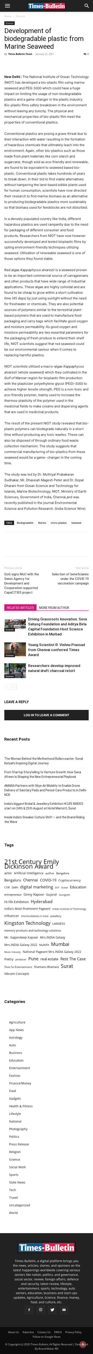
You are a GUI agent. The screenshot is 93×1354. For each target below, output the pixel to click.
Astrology (15, 1037)
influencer (11, 916)
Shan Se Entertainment (18, 967)
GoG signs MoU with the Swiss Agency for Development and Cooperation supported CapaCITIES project (21, 583)
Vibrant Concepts (16, 974)
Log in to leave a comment (46, 715)
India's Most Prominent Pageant (27, 909)
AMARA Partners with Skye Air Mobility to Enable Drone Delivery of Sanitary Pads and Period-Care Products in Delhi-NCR (45, 790)
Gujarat (51, 894)
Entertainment (19, 1068)
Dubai (64, 887)
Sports (13, 1175)
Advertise (28, 1332)
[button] (7, 6)
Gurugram (64, 894)
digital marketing (36, 887)
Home (8, 16)
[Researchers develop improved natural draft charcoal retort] (15, 670)
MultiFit (44, 945)
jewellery (55, 916)
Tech (12, 1190)
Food (12, 1091)
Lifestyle (15, 1114)
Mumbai (60, 944)
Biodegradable (25, 522)
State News (17, 1182)
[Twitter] (18, 63)
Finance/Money (20, 1083)
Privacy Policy (73, 1332)
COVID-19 (48, 880)
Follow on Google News (47, 1337)
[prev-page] (7, 687)
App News (16, 1030)
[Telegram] (48, 63)
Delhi (15, 887)
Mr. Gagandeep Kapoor (21, 937)
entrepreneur (13, 894)
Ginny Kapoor (34, 894)
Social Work (17, 1167)
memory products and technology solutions (32, 930)
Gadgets (15, 1098)
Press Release (19, 1144)
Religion (15, 1152)
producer (20, 959)
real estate (49, 959)
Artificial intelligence (28, 873)
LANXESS (58, 924)
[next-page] (14, 687)
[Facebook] (8, 63)
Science (20, 16)
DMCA (58, 1332)
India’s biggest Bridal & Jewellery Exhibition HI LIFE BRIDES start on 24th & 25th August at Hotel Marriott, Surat (43, 806)
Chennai (30, 880)
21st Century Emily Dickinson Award (31, 864)
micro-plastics (59, 522)
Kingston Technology (27, 923)
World (13, 1213)
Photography (18, 1129)
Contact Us (44, 1332)
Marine (42, 522)
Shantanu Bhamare (46, 967)
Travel (13, 1197)
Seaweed (76, 522)
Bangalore (62, 873)
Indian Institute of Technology (69, 908)
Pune (33, 958)
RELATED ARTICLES (20, 607)
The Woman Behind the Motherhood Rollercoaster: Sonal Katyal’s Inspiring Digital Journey (43, 761)
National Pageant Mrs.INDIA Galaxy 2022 (52, 952)
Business (15, 1053)
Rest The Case (73, 959)
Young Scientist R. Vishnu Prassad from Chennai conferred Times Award (56, 650)
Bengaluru (12, 880)
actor (8, 873)
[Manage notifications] (82, 1344)
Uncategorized (19, 1205)
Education (78, 887)
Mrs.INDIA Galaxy (52, 937)
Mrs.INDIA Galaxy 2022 (20, 945)
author (49, 873)
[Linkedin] (38, 63)
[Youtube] (64, 1310)
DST (57, 887)
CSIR (7, 887)
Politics (14, 1137)
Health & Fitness (21, 1106)
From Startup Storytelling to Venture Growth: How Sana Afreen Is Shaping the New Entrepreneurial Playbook (42, 774)
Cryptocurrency (69, 880)
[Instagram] (40, 1309)
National (15, 1121)
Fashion (14, 1076)
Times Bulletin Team (20, 54)
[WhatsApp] (28, 63)
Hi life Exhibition (16, 902)
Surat (67, 966)
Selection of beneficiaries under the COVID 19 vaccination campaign (70, 578)
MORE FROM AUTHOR (54, 607)
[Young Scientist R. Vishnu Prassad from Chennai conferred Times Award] (15, 649)
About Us (13, 1332)
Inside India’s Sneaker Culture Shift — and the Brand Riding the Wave (44, 819)
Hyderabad (42, 901)
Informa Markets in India (34, 916)
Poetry (8, 959)
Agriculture (17, 1022)
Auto (12, 1045)
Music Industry (12, 952)
